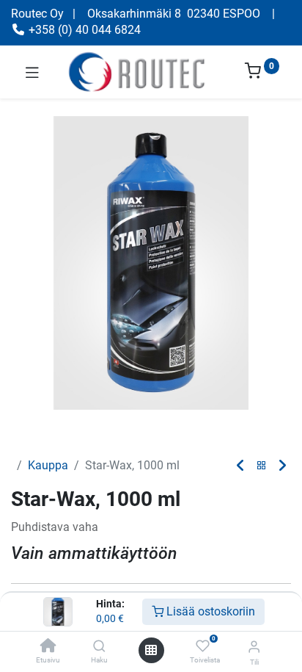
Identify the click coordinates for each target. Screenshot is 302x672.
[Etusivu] (48, 647)
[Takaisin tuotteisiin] (261, 466)
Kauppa (48, 465)
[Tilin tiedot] (254, 646)
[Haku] (99, 647)
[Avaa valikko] (151, 650)
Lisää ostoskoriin (209, 611)
